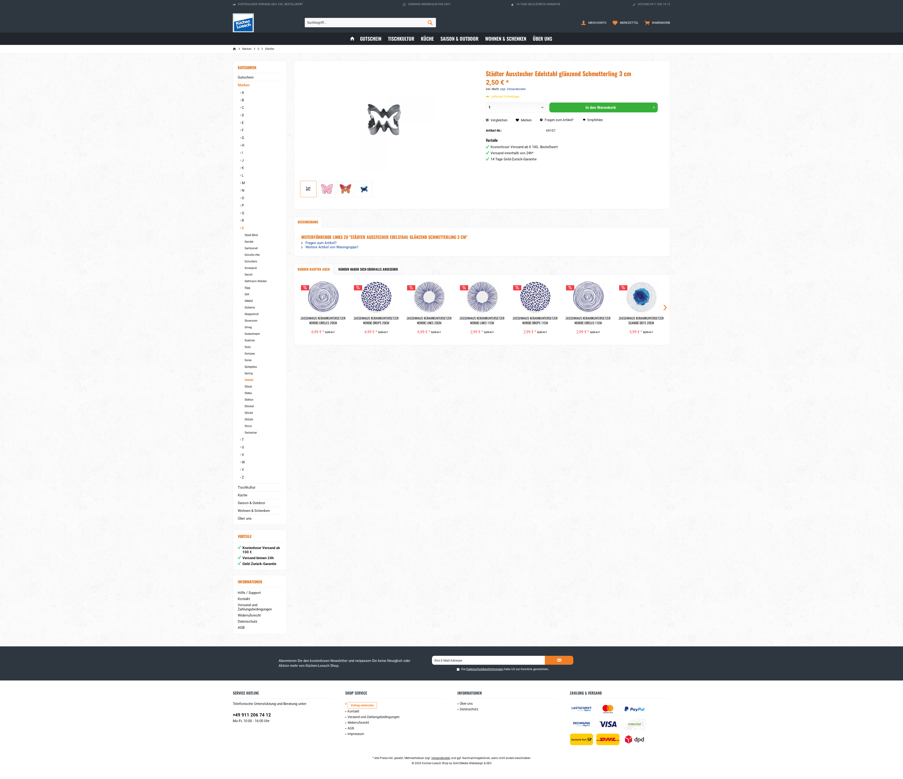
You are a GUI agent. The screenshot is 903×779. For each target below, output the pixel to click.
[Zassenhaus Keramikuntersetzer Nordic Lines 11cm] (482, 297)
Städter (248, 380)
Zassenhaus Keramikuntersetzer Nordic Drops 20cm (376, 320)
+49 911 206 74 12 (252, 715)
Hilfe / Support (249, 593)
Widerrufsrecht (249, 615)
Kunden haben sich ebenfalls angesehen (368, 269)
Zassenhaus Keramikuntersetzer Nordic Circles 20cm (323, 320)
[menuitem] (656, 22)
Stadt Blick (251, 235)
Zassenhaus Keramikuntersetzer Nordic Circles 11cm (588, 320)
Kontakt (244, 599)
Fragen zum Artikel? (559, 120)
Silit (246, 294)
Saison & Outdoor (251, 503)
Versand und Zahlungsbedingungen (255, 607)
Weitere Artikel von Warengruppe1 (332, 247)
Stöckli (248, 413)
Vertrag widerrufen (362, 705)
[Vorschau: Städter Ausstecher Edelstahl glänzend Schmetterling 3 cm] (308, 189)
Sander (248, 241)
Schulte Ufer (252, 255)
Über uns (245, 518)
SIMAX (248, 301)
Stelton (248, 399)
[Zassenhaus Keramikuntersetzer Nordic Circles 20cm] (323, 297)
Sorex (248, 360)
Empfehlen (595, 120)
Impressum (356, 734)
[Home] (352, 38)
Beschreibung (308, 221)
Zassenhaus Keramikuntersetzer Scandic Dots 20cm (641, 320)
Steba (248, 393)
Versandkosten (440, 758)
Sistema (249, 307)
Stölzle (248, 419)
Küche (242, 495)
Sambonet (251, 248)
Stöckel (249, 406)
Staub (248, 386)
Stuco (248, 426)
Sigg (247, 287)
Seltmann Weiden (255, 281)
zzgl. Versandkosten (513, 89)
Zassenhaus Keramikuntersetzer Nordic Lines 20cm (429, 320)
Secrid (248, 274)
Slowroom (250, 320)
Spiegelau (250, 366)
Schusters (250, 261)
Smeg (248, 327)
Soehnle (249, 340)
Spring (248, 373)
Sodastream (252, 334)
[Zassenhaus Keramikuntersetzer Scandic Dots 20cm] (641, 297)
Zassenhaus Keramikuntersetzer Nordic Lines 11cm (481, 320)
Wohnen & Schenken (254, 511)
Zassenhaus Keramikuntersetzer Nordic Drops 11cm (535, 320)
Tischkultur (246, 487)
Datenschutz (247, 621)
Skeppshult (251, 314)
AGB (241, 627)
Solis (247, 347)
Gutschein (245, 77)
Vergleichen (498, 120)
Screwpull (250, 268)
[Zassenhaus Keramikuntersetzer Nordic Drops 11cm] (535, 297)
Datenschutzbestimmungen (484, 669)
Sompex (249, 353)
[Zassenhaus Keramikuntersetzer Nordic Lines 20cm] (429, 297)
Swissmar (250, 432)
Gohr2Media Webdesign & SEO (472, 763)
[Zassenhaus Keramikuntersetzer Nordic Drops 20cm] (376, 297)
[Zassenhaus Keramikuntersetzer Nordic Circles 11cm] (588, 297)
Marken (244, 85)
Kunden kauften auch (314, 269)
